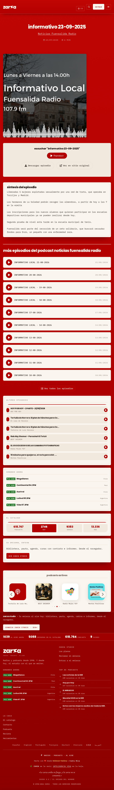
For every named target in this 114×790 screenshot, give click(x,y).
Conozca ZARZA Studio (21, 627)
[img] (57, 761)
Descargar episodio (39, 165)
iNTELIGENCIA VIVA (62, 766)
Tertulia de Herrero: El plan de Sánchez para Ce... (35, 418)
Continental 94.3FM (26, 485)
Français (53, 745)
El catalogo (9, 720)
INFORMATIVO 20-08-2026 (28, 275)
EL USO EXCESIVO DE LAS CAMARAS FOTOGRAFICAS (35, 445)
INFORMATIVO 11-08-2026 (28, 362)
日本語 (88, 745)
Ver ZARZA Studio (18, 556)
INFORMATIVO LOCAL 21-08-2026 (31, 262)
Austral (20, 491)
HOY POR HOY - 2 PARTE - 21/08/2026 (28, 408)
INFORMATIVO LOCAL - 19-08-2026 (33, 287)
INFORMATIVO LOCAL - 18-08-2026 (33, 300)
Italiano (77, 745)
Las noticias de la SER (73, 675)
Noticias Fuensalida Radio (57, 33)
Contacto (7, 725)
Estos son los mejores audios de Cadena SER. (84, 706)
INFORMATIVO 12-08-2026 (28, 350)
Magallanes (23, 478)
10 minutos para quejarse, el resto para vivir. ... (34, 455)
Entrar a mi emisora (69, 660)
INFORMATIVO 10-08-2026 (28, 375)
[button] (52, 606)
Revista (7, 734)
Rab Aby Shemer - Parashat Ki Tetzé (29, 436)
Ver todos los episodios (58, 388)
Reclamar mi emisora (69, 656)
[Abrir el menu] (108, 6)
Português (40, 745)
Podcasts (7, 729)
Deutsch (66, 745)
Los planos (64, 651)
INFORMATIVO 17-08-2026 (28, 312)
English (28, 745)
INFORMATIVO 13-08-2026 (28, 337)
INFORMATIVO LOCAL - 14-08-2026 (33, 325)
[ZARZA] (12, 7)
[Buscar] (88, 6)
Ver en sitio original (76, 165)
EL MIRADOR (68, 690)
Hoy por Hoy (68, 683)
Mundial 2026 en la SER (73, 698)
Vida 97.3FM (22, 505)
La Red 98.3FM (23, 498)
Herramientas (9, 738)
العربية (98, 745)
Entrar (98, 6)
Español (16, 745)
